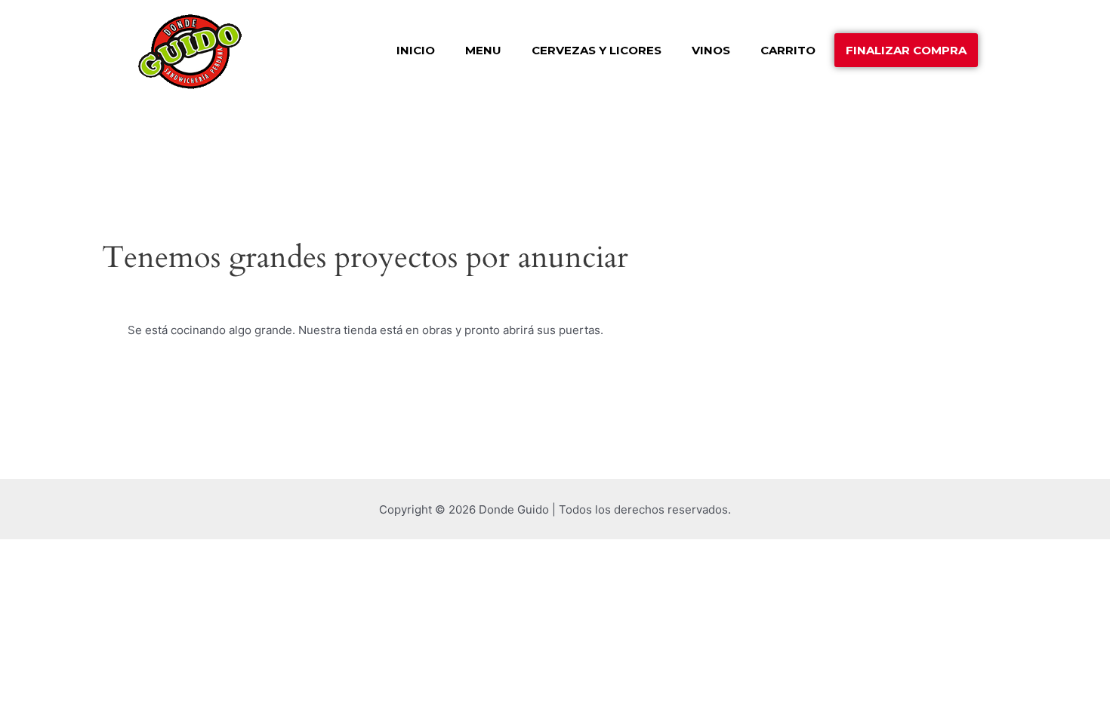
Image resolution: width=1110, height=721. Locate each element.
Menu (483, 50)
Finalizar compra (906, 50)
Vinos (711, 50)
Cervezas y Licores (596, 50)
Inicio (415, 50)
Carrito (788, 50)
